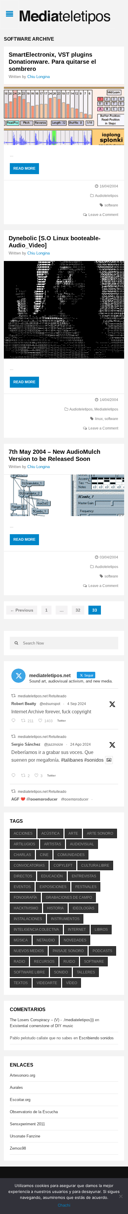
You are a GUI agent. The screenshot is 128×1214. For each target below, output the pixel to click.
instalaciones (28, 919)
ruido (69, 962)
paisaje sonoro (68, 951)
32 (78, 610)
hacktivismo (26, 908)
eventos (22, 887)
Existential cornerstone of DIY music (41, 1026)
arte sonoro (100, 833)
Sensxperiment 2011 (27, 1124)
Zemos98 (18, 1148)
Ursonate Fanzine (25, 1136)
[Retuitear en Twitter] (13, 695)
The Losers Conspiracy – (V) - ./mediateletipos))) (52, 1020)
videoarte (47, 983)
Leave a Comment (103, 215)
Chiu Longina (38, 76)
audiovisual (82, 844)
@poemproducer (74, 799)
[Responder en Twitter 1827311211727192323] (15, 775)
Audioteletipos (106, 196)
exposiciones (53, 887)
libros (101, 929)
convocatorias (29, 865)
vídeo (71, 983)
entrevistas (84, 876)
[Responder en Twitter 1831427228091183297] (15, 721)
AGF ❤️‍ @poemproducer (34, 799)
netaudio (46, 940)
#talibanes (72, 760)
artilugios (24, 844)
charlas (22, 855)
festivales (85, 887)
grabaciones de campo (69, 897)
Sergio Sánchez (25, 744)
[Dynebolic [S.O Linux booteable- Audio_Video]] (64, 310)
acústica (50, 833)
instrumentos (65, 919)
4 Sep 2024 (76, 704)
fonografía (25, 897)
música (21, 940)
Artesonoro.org (22, 1075)
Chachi (64, 1205)
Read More (24, 168)
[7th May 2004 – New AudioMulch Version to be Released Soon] (64, 495)
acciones (23, 833)
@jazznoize (53, 744)
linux (99, 419)
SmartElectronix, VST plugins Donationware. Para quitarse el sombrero (52, 61)
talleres (86, 972)
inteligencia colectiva (36, 929)
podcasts (102, 951)
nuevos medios (29, 951)
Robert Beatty (23, 703)
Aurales (16, 1087)
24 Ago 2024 (80, 744)
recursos (44, 962)
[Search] (16, 643)
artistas (52, 844)
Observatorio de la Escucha (34, 1112)
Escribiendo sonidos (96, 1038)
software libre (29, 972)
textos (21, 983)
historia (55, 908)
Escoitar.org (20, 1099)
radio (19, 962)
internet (77, 929)
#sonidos (94, 760)
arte (73, 833)
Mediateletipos (106, 409)
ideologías (83, 908)
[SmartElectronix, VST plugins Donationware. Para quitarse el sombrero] (64, 115)
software (111, 205)
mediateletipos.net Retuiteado (42, 696)
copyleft (63, 865)
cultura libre (95, 865)
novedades (75, 940)
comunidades (71, 855)
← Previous (21, 610)
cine (44, 855)
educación (52, 876)
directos (23, 876)
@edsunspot (50, 704)
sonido (61, 972)
